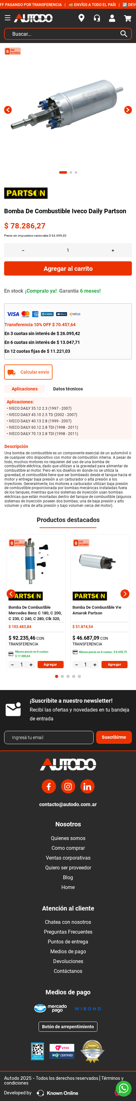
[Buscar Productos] (125, 33)
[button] (68, 372)
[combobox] (68, 35)
